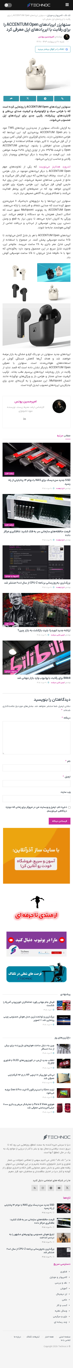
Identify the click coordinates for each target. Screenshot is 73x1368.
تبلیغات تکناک (33, 1336)
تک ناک (67, 15)
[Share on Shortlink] (62, 98)
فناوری (63, 1271)
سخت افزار (9, 473)
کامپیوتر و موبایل (54, 15)
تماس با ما (65, 1340)
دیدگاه (65, 718)
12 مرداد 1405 (47, 1025)
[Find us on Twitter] (67, 1188)
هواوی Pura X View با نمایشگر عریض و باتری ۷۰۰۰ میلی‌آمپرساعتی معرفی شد (28, 1106)
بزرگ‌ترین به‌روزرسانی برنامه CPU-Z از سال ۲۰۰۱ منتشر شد (37, 583)
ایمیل (66, 776)
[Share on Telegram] (45, 98)
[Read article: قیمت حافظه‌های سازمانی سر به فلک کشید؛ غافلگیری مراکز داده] (36, 511)
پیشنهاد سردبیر (11, 671)
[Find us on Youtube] (59, 1188)
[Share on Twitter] (28, 98)
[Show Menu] (67, 5)
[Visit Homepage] (38, 5)
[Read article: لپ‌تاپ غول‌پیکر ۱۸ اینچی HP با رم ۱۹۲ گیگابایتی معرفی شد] (63, 1078)
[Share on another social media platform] (11, 98)
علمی (64, 1299)
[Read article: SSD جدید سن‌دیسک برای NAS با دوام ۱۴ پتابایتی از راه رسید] (36, 460)
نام (67, 761)
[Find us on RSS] (34, 1188)
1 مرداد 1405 (47, 1010)
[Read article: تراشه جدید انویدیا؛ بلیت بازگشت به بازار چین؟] (36, 610)
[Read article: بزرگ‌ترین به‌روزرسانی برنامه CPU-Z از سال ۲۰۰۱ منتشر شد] (36, 562)
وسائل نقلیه (61, 1311)
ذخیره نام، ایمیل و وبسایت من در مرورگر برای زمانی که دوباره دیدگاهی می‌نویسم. (36, 809)
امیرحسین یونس (46, 36)
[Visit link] (36, 856)
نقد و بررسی (61, 1283)
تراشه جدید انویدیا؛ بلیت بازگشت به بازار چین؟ (44, 630)
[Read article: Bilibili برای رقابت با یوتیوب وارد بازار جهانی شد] (36, 658)
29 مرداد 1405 (47, 1053)
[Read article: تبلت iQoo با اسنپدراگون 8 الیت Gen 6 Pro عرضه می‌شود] (63, 1093)
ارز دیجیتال (61, 1294)
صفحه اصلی (64, 1336)
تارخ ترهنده (60, 488)
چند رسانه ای (60, 1322)
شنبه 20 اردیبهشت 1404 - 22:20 (50, 41)
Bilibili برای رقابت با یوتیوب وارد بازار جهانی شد (43, 678)
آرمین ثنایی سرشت (58, 635)
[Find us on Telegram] (51, 1188)
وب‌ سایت (65, 792)
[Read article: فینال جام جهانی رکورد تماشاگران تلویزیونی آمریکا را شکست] (63, 1005)
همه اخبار (49, 1336)
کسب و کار (62, 1305)
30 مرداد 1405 (47, 488)
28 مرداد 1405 (47, 1083)
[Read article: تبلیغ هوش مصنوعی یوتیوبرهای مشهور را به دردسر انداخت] (63, 1238)
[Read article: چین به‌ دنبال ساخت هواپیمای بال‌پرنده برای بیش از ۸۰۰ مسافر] (63, 1049)
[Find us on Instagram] (43, 1188)
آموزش (63, 1288)
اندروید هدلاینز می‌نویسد (54, 166)
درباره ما (17, 1336)
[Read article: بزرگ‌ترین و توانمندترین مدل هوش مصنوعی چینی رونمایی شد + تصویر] (63, 1020)
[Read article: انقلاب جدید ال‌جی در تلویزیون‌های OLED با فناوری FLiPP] (63, 1063)
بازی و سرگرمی (60, 1316)
